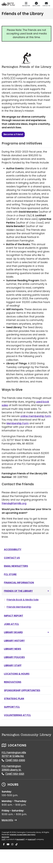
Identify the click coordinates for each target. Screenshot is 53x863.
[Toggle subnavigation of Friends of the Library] (48, 591)
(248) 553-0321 (14, 774)
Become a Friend (13, 134)
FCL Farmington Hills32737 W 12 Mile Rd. (14, 754)
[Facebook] (4, 844)
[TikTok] (16, 844)
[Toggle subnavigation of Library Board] (48, 632)
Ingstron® (32, 839)
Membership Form (18, 423)
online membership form (35, 416)
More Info (7, 820)
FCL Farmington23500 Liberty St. (11, 768)
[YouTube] (8, 844)
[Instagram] (12, 844)
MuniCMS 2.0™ (5, 838)
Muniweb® (20, 839)
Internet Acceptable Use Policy (22, 834)
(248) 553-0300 (15, 760)
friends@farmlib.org (14, 503)
